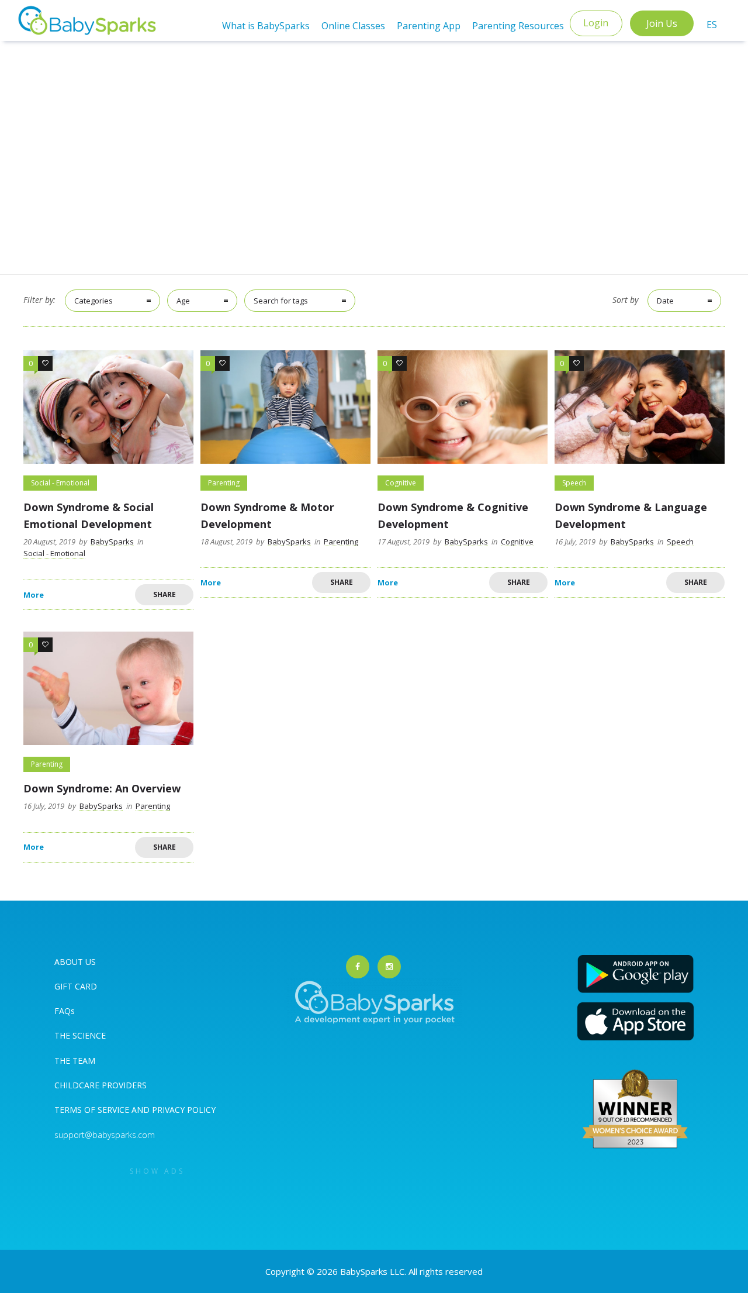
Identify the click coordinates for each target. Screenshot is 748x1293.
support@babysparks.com (104, 1134)
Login (595, 22)
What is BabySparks (266, 25)
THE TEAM (74, 1060)
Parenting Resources (518, 25)
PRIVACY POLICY (183, 1109)
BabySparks (112, 541)
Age (183, 300)
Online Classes (353, 25)
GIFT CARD (75, 986)
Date (665, 300)
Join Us (661, 23)
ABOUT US (75, 961)
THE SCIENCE (80, 1035)
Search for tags (281, 300)
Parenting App (428, 25)
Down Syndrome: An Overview (102, 788)
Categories (93, 300)
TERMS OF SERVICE (92, 1109)
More (33, 595)
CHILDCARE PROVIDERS (100, 1085)
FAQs (64, 1010)
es (712, 24)
